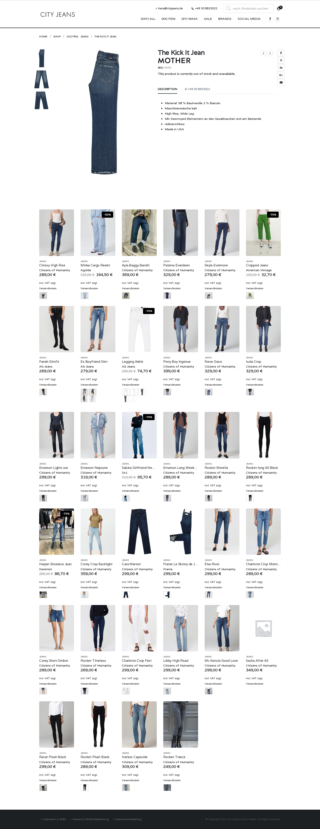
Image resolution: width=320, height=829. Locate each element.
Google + (281, 75)
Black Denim (84, 398)
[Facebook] (270, 19)
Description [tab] (167, 89)
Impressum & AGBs (54, 819)
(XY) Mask (190, 19)
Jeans (42, 261)
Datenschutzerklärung (128, 819)
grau (125, 398)
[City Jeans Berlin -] (57, 14)
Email (281, 82)
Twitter (281, 60)
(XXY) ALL (148, 19)
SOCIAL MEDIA (249, 19)
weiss (133, 398)
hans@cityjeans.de (170, 8)
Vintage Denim (92, 398)
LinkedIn (281, 67)
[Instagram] (278, 19)
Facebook (281, 52)
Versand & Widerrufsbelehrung (90, 819)
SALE (208, 19)
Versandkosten (48, 288)
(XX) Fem (168, 19)
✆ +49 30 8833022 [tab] (197, 89)
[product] (56, 232)
